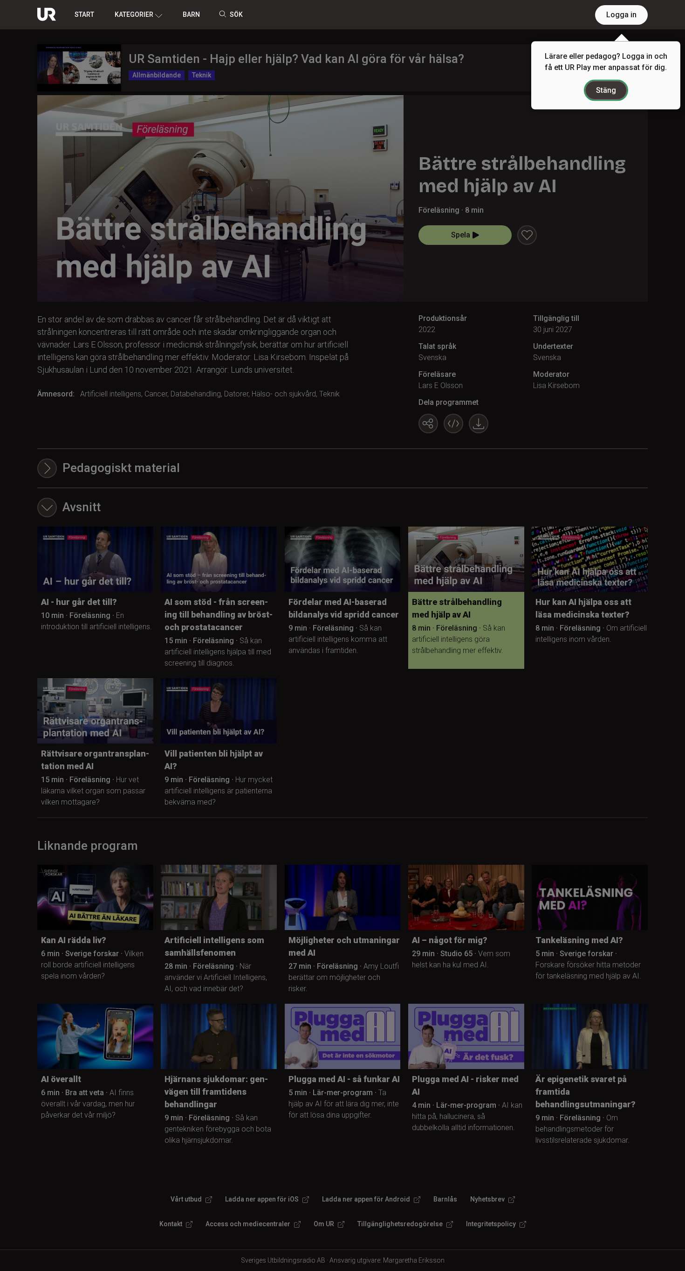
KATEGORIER (134, 14)
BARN (191, 14)
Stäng (606, 90)
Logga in (621, 14)
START (84, 14)
